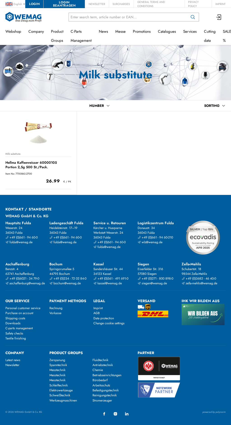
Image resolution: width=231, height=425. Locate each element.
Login (34, 4)
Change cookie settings (109, 323)
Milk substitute (13, 154)
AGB (96, 313)
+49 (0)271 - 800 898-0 (157, 278)
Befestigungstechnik (105, 390)
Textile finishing (15, 338)
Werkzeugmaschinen (63, 400)
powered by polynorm (214, 412)
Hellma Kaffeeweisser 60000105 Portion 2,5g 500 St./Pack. (31, 164)
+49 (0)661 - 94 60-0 (23, 237)
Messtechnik (57, 370)
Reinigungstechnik (104, 395)
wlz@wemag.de (151, 242)
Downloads (13, 323)
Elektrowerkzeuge (61, 390)
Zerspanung (57, 360)
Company (36, 31)
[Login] (219, 17)
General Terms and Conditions (151, 4)
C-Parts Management (81, 36)
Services (190, 31)
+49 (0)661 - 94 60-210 (157, 237)
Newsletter (97, 4)
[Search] (193, 17)
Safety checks (14, 333)
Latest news (12, 360)
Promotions (142, 31)
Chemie (97, 370)
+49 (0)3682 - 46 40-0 (200, 278)
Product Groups (57, 36)
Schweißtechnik (59, 395)
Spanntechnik (58, 365)
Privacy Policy (193, 4)
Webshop (24, 51)
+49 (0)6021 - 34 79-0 (24, 278)
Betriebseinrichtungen (106, 375)
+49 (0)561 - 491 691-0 (112, 278)
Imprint (220, 4)
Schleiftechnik (58, 385)
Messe (120, 31)
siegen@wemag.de (154, 283)
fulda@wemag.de (20, 242)
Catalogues (167, 31)
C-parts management (19, 328)
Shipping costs (15, 318)
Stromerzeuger (102, 400)
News (103, 31)
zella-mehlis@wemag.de (201, 283)
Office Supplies (46, 51)
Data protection (103, 318)
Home (8, 51)
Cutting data (210, 36)
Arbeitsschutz (101, 385)
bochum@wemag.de (67, 283)
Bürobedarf (100, 380)
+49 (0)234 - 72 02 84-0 (69, 278)
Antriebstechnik (102, 365)
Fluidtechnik (100, 360)
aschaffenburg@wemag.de (27, 283)
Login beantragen (64, 4)
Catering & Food (71, 51)
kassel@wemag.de (109, 283)
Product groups (66, 352)
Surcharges (121, 4)
